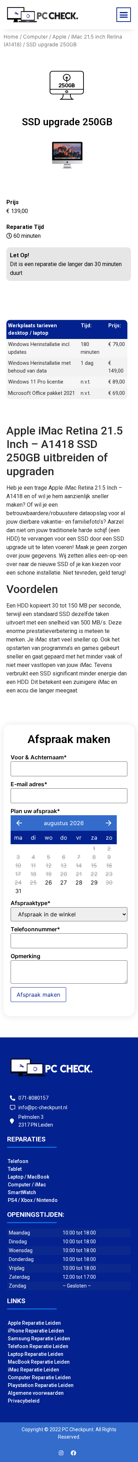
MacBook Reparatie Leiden (39, 1362)
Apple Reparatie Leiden (34, 1323)
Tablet (15, 1169)
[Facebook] (73, 1453)
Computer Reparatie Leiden (39, 1377)
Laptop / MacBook (28, 1177)
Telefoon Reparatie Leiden (38, 1346)
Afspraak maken (38, 994)
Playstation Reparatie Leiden (41, 1385)
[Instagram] (61, 1453)
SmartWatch (22, 1192)
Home (11, 37)
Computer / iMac (27, 1184)
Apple (59, 37)
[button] (124, 15)
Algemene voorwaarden (36, 1393)
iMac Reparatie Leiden (33, 1369)
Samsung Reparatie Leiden (39, 1338)
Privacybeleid (24, 1401)
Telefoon (18, 1161)
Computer (35, 37)
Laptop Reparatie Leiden (35, 1354)
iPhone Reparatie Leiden (36, 1331)
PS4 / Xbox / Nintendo (33, 1200)
